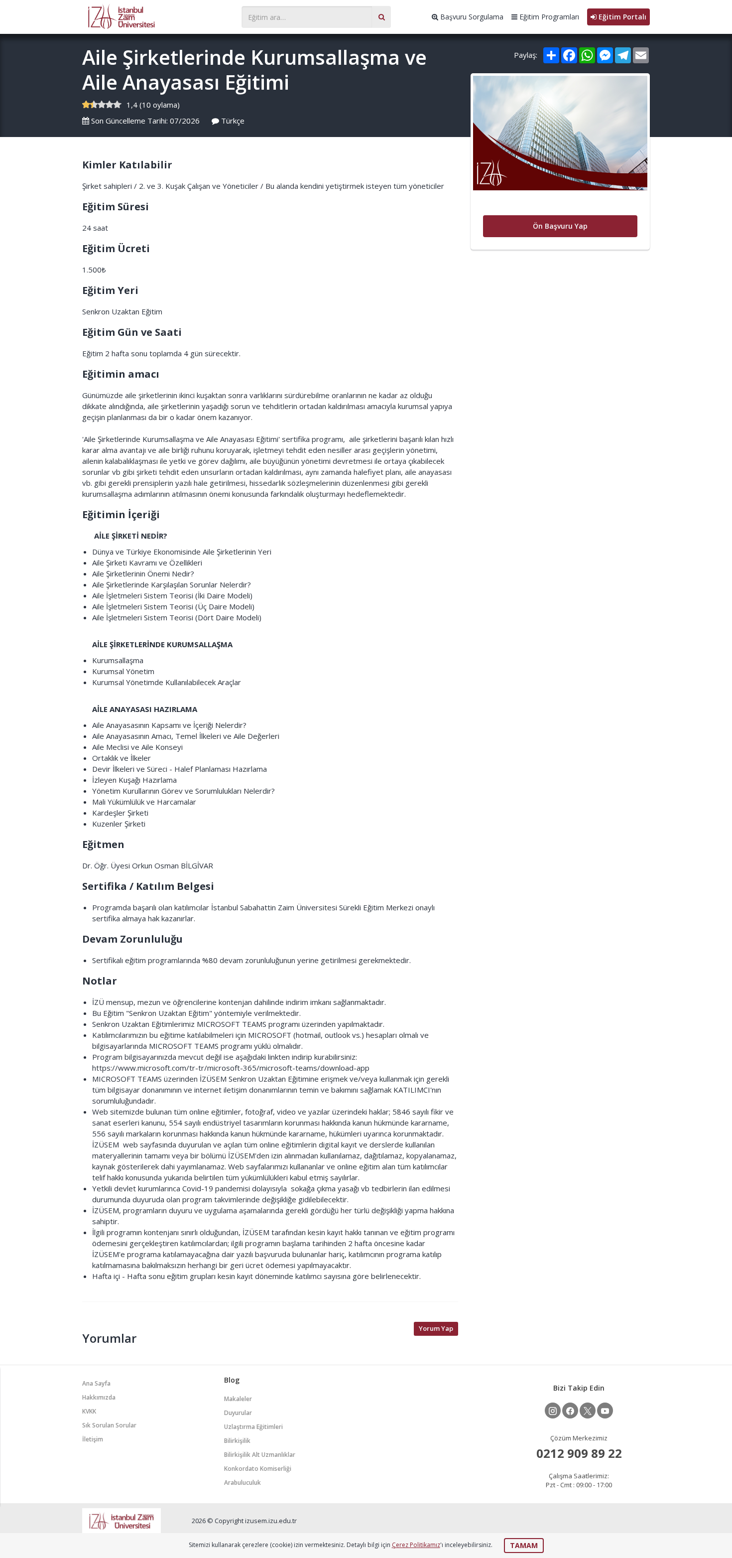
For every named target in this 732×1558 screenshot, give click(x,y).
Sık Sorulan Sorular (109, 1425)
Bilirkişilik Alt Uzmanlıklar (259, 1454)
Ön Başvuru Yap (560, 226)
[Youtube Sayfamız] (605, 1410)
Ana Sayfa (96, 1383)
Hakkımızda (99, 1397)
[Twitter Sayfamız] (588, 1410)
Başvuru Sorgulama (470, 16)
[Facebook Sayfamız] (570, 1410)
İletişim (92, 1439)
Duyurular (238, 1413)
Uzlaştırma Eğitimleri (253, 1426)
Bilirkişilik (237, 1440)
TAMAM (524, 1545)
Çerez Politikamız (416, 1545)
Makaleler (238, 1399)
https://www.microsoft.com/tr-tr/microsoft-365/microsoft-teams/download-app (230, 1068)
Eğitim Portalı (621, 16)
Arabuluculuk (242, 1482)
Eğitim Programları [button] (548, 16)
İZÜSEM (157, 15)
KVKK (89, 1411)
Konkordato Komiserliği (257, 1468)
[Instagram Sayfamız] (553, 1410)
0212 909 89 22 (579, 1453)
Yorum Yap (436, 1328)
